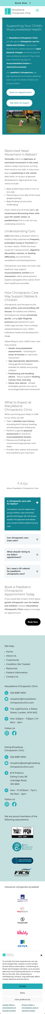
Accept (22, 986)
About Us (11, 655)
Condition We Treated (18, 664)
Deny (22, 993)
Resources (11, 668)
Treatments (12, 660)
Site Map (9, 646)
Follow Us (10, 728)
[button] (41, 955)
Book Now (21, 3)
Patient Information (17, 672)
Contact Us (12, 676)
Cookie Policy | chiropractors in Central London (9, 1008)
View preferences (22, 999)
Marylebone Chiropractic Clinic (21, 686)
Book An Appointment (21, 92)
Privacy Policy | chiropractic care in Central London (30, 1008)
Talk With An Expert (19, 103)
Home (9, 651)
